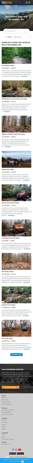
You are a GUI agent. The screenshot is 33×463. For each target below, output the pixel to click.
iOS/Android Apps (6, 404)
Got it (22, 461)
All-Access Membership (8, 410)
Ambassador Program (8, 439)
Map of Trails (5, 400)
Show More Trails (16, 354)
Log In (3, 434)
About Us (4, 420)
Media (3, 429)
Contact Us (5, 422)
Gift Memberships (6, 412)
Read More (24, 76)
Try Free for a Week (10, 387)
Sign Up (4, 437)
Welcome (4, 397)
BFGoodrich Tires (6, 444)
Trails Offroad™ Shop (7, 414)
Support (4, 424)
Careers (4, 427)
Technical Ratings (6, 402)
